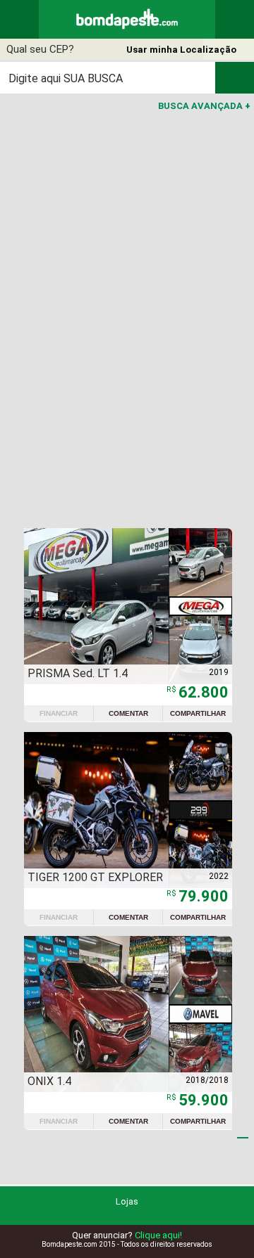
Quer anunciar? (127, 1235)
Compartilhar (198, 713)
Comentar (128, 713)
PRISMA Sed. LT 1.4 (78, 673)
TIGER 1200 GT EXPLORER (95, 877)
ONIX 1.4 (49, 1081)
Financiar (59, 713)
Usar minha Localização (181, 49)
